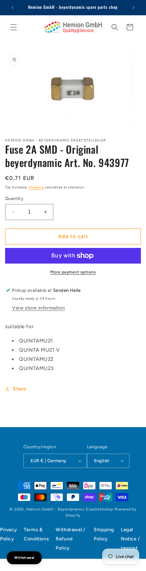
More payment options (73, 272)
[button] (13, 27)
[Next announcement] (133, 7)
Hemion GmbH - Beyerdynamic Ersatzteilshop (69, 509)
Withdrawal (24, 557)
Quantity (14, 198)
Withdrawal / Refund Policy (70, 539)
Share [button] (19, 389)
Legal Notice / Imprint (130, 539)
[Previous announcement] (12, 7)
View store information (38, 308)
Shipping (36, 187)
